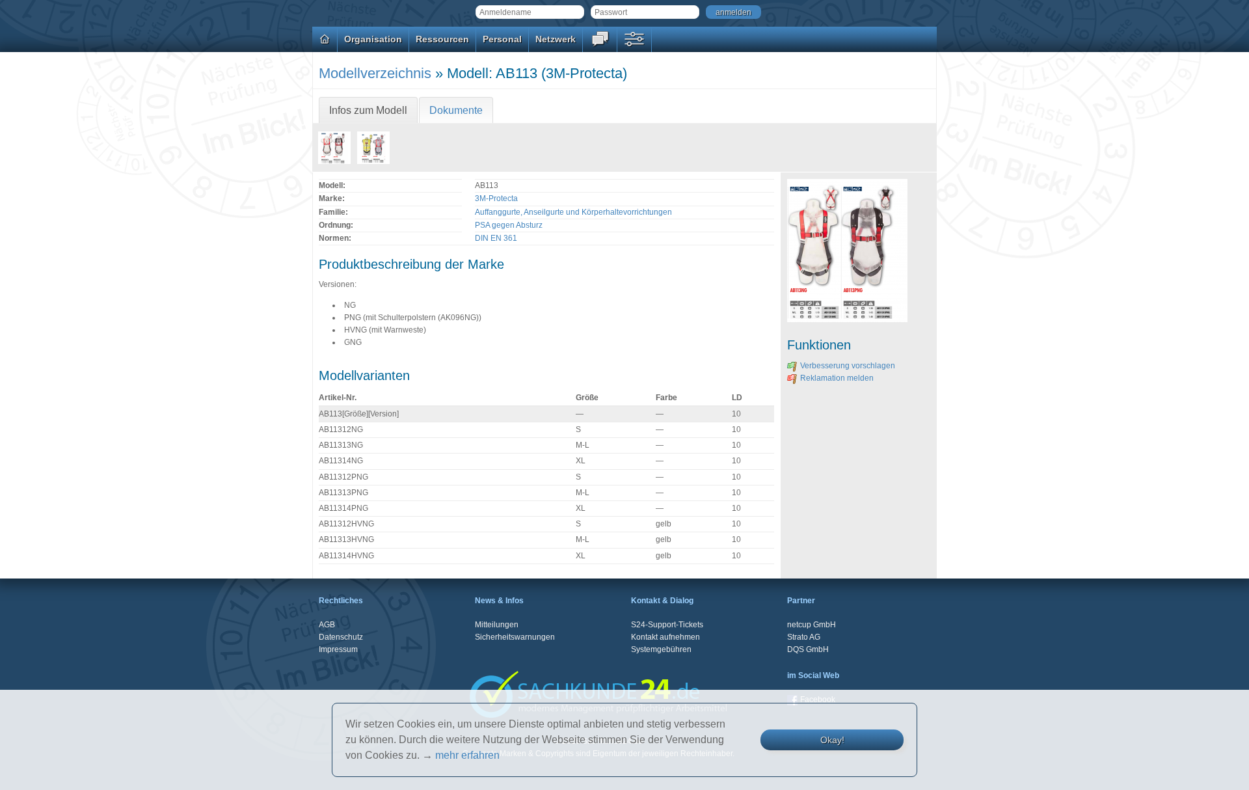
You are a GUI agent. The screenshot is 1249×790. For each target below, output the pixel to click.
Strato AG (803, 637)
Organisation (373, 39)
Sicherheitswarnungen (515, 637)
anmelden (733, 12)
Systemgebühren (661, 649)
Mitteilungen (496, 624)
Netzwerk (555, 39)
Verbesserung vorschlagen (847, 365)
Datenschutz (341, 637)
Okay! (832, 740)
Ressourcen (442, 39)
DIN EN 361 (496, 238)
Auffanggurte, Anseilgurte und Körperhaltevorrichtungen (573, 212)
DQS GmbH (808, 649)
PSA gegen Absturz (509, 225)
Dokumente (456, 110)
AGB (327, 624)
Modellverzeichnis (375, 73)
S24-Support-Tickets (667, 624)
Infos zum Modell (368, 110)
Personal (502, 39)
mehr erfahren (467, 755)
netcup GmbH (811, 624)
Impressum (338, 649)
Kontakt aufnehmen (665, 637)
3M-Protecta (496, 198)
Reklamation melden (837, 378)
